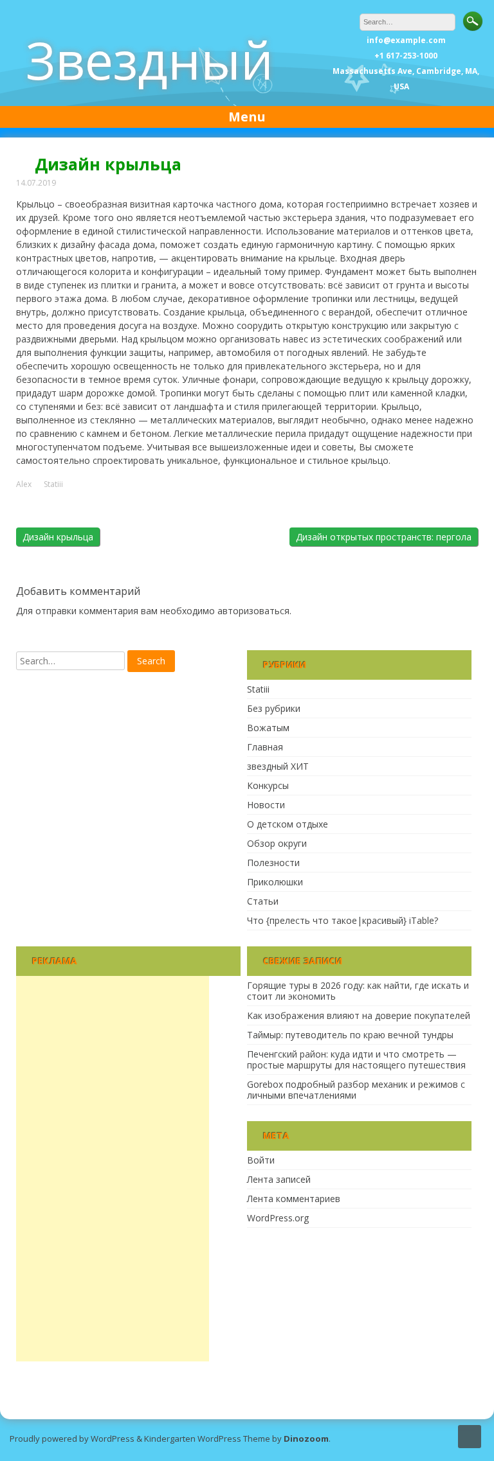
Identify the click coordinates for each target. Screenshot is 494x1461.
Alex (24, 484)
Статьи (263, 901)
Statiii (53, 484)
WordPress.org (278, 1218)
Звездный (149, 59)
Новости (266, 805)
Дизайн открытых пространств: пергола (383, 537)
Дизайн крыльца (58, 537)
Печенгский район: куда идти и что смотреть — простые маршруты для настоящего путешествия (356, 1059)
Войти (261, 1160)
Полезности (273, 862)
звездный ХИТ (278, 766)
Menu (247, 116)
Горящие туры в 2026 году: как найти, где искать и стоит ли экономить (358, 990)
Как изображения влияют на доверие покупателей (358, 1015)
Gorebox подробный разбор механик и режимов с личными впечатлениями (356, 1089)
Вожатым (268, 728)
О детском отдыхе (287, 824)
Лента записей (279, 1179)
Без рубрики (273, 708)
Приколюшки (275, 882)
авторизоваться (253, 611)
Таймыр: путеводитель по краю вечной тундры (350, 1035)
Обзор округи (277, 843)
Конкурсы (268, 785)
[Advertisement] (112, 1168)
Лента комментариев (293, 1198)
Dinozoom (306, 1438)
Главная (265, 747)
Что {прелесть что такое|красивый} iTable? (342, 920)
